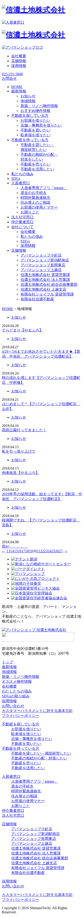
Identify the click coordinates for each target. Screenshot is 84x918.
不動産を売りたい (35, 164)
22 (42, 551)
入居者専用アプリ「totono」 (44, 188)
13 (8, 551)
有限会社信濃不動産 (37, 299)
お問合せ (9, 78)
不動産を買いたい (35, 130)
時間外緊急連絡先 (35, 198)
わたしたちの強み (17, 691)
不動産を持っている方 (20, 748)
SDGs (25, 241)
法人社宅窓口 (13, 815)
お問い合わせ (13, 706)
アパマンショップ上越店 (41, 270)
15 (16, 551)
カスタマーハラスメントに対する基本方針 (37, 711)
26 (57, 551)
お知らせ (28, 96)
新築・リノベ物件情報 (39, 106)
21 (38, 551)
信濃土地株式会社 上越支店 (43, 289)
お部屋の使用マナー (28, 801)
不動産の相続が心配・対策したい (39, 758)
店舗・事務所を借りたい (41, 125)
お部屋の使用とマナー (39, 207)
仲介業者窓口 (13, 811)
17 (23, 551)
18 (27, 551)
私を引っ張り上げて (18, 451)
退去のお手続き (34, 193)
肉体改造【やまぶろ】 (20, 473)
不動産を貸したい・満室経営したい (41, 753)
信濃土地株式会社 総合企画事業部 (49, 284)
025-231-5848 (12, 74)
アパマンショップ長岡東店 (43, 265)
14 (12, 551)
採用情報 (18, 66)
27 (61, 551)
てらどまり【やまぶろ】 (22, 330)
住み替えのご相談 (35, 202)
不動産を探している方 (20, 724)
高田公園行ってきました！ (24, 430)
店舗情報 (18, 61)
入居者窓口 (11, 776)
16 (19, 551)
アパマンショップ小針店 (41, 255)
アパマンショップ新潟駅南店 (45, 260)
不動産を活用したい (37, 169)
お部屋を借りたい (35, 120)
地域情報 (28, 101)
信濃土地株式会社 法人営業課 (45, 280)
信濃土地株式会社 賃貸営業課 (45, 275)
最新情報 (9, 667)
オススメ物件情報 (17, 681)
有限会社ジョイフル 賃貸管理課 (47, 294)
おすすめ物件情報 (35, 111)
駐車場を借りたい (35, 135)
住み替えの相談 (24, 796)
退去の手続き (22, 786)
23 (46, 551)
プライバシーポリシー (20, 716)
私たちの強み (32, 236)
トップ (7, 662)
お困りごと (30, 212)
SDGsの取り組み (16, 696)
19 (31, 551)
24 (49, 551)
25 (53, 551)
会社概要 (18, 56)
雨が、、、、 (15, 546)
